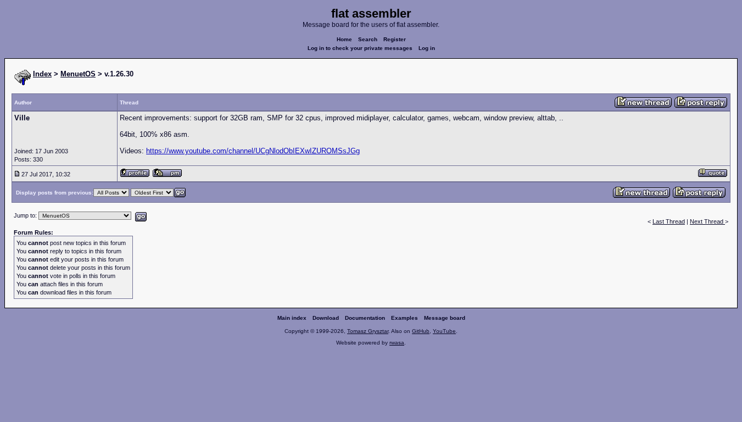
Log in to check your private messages (360, 48)
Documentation (365, 318)
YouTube (444, 331)
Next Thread (707, 221)
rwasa (396, 343)
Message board (444, 318)
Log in (427, 48)
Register (394, 39)
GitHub (420, 331)
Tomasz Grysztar (367, 331)
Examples (404, 318)
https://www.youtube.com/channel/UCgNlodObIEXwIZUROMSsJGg (253, 151)
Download (326, 318)
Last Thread (668, 221)
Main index (291, 318)
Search (367, 39)
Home (344, 39)
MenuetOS (78, 74)
